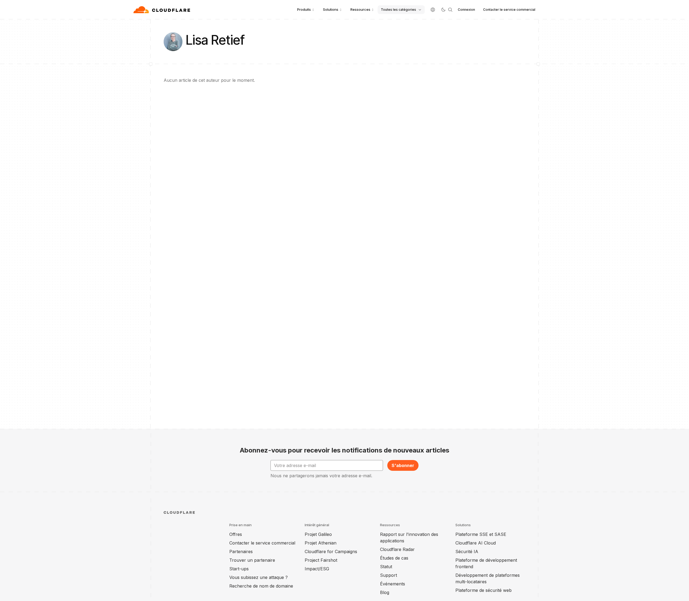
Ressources (360, 9)
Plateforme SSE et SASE (480, 534)
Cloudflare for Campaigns (331, 551)
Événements (392, 583)
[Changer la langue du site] (433, 10)
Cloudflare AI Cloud (475, 543)
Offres (235, 534)
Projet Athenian (320, 543)
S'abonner (403, 465)
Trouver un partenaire (252, 560)
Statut (386, 566)
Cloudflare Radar (397, 549)
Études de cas (394, 558)
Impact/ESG (317, 568)
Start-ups (239, 568)
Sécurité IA (466, 551)
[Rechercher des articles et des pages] (450, 9)
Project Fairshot (321, 560)
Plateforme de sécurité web (483, 590)
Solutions (330, 9)
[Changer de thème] (443, 9)
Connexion (466, 10)
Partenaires (241, 551)
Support (388, 575)
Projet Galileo (318, 534)
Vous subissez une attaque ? (258, 577)
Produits (304, 9)
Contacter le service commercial (509, 10)
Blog (384, 592)
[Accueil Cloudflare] (162, 9)
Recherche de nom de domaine (261, 586)
